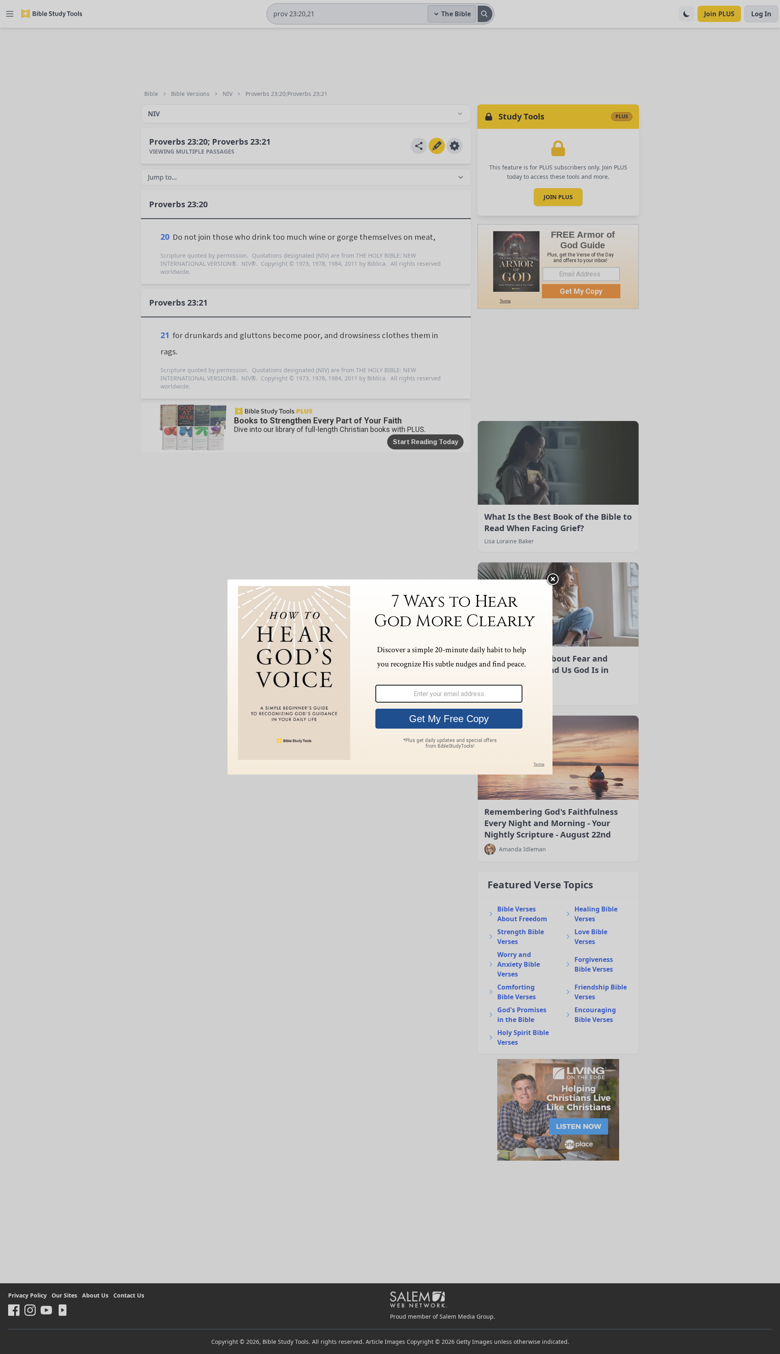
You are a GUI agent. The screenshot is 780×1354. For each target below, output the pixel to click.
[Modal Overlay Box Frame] (390, 677)
